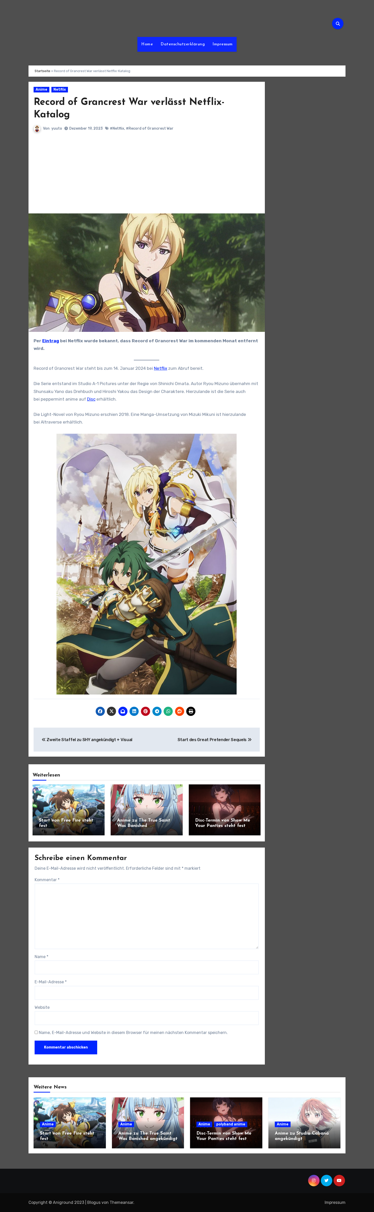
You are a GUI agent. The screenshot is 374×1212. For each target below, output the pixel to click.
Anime (41, 89)
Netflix (59, 89)
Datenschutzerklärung (183, 44)
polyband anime (230, 1124)
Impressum (222, 44)
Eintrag (50, 340)
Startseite (42, 71)
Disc (91, 399)
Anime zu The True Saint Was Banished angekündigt (143, 826)
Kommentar (47, 879)
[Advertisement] (147, 175)
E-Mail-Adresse (51, 981)
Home (147, 44)
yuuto (56, 128)
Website (42, 1007)
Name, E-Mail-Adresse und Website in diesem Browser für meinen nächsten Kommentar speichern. (133, 1032)
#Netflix (117, 128)
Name (41, 956)
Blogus (93, 1202)
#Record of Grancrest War (150, 128)
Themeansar (121, 1202)
